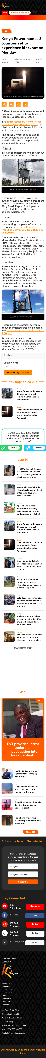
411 (6, 31)
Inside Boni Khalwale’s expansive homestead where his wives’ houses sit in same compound (29, 583)
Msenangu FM (7, 1004)
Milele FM (6, 986)
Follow (13, 448)
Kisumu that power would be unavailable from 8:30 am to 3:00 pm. (22, 229)
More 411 (30, 832)
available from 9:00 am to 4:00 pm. (23, 332)
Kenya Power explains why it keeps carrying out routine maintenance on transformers (29, 395)
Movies (19, 632)
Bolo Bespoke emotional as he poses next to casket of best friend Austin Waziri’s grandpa (29, 602)
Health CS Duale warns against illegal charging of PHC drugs (27, 774)
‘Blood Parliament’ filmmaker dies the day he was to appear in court (28, 805)
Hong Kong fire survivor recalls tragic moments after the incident (28, 820)
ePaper (5, 13)
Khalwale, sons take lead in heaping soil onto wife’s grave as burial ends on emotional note (29, 620)
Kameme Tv (7, 989)
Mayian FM (6, 998)
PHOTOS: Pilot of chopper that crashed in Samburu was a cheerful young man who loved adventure (29, 473)
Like (35, 915)
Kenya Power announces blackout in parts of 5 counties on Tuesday (26, 789)
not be (10, 330)
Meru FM (5, 995)
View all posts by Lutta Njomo (17, 372)
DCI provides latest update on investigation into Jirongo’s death (23, 749)
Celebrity (20, 466)
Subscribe (23, 881)
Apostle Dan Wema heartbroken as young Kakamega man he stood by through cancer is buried (29, 510)
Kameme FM (7, 992)
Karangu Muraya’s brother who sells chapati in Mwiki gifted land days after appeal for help (29, 491)
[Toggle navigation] (35, 13)
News (19, 389)
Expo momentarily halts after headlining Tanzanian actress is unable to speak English (29, 565)
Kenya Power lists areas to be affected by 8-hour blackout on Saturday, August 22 (29, 413)
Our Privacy (6, 961)
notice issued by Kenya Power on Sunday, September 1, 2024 (21, 123)
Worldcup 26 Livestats (20, 13)
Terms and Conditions (10, 958)
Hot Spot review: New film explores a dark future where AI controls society (29, 637)
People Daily (7, 983)
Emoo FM (6, 1001)
